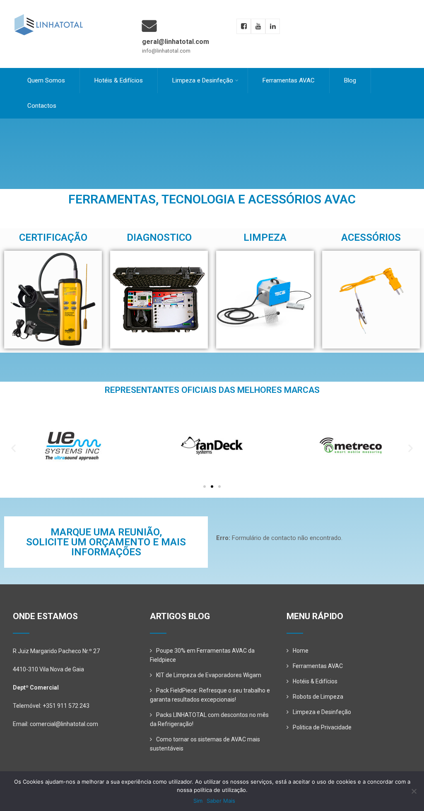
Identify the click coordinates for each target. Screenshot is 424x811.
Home (300, 650)
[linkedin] (272, 26)
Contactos (41, 105)
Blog (350, 80)
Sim (197, 800)
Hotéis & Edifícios (118, 80)
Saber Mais (221, 800)
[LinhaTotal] (48, 7)
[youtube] (258, 26)
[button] (13, 448)
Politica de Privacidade (322, 727)
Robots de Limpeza (318, 696)
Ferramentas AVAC (289, 80)
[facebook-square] (243, 26)
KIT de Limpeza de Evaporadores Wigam (208, 675)
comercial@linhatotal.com (64, 724)
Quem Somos (46, 80)
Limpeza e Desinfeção (202, 80)
